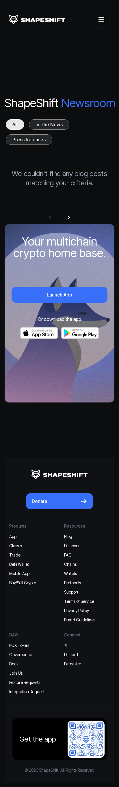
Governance (20, 654)
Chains (70, 564)
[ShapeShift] (37, 20)
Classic (15, 545)
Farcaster (72, 663)
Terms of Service (79, 601)
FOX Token (19, 645)
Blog (68, 536)
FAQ (68, 554)
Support (71, 592)
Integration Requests (27, 691)
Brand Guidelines (79, 619)
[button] (50, 217)
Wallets (70, 573)
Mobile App (19, 573)
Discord (71, 654)
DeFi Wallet (19, 564)
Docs (13, 663)
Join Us (16, 673)
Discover (72, 545)
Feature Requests (24, 682)
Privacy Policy (76, 610)
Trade (15, 554)
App (12, 536)
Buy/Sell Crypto (22, 582)
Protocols (72, 582)
